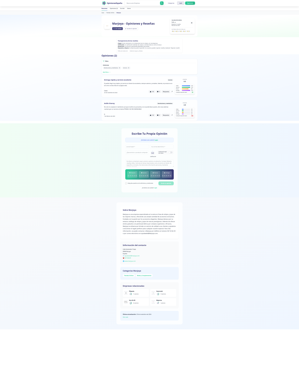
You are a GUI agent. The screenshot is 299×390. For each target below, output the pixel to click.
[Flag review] (172, 91)
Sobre (129, 8)
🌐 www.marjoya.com (129, 261)
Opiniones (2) (114, 8)
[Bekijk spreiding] (191, 22)
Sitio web (125, 317)
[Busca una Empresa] (162, 3)
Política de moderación (123, 51)
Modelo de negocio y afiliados (136, 51)
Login (156, 140)
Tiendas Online (110, 12)
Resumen (104, 8)
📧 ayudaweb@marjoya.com (131, 256)
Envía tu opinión (166, 183)
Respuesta (166, 91)
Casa (103, 12)
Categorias (171, 3)
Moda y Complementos (144, 275)
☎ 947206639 (127, 258)
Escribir (122, 8)
